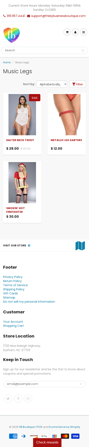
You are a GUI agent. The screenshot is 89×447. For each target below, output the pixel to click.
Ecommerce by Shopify (64, 427)
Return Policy (12, 281)
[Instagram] (28, 398)
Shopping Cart (13, 326)
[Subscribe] (80, 384)
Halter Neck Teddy (20, 140)
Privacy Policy (13, 277)
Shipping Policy (13, 289)
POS (39, 427)
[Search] (83, 50)
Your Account (13, 322)
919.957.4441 (16, 16)
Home (7, 62)
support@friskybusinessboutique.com (58, 16)
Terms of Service (15, 285)
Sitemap (9, 297)
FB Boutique (27, 427)
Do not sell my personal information (29, 302)
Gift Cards (10, 293)
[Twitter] (8, 398)
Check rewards (47, 442)
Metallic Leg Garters (66, 140)
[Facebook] (18, 398)
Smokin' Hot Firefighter (15, 210)
